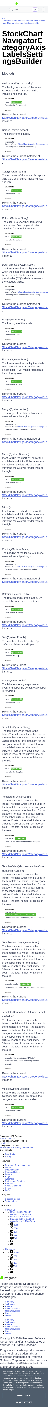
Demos (8, 1167)
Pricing (8, 1157)
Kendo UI (4, 1143)
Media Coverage (12, 1311)
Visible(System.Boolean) (16, 1088)
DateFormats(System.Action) (18, 264)
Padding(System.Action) (15, 549)
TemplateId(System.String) (17, 796)
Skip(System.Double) (14, 637)
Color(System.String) (14, 171)
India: (21, 1217)
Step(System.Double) (14, 680)
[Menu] (5, 9)
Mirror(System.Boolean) (15, 454)
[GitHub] (11, 1242)
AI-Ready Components (23, 1148)
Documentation (12, 1170)
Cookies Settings (24, 1402)
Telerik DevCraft (7, 1138)
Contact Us (10, 1210)
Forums (8, 1174)
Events (8, 1188)
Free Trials (10, 1154)
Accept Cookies (24, 1395)
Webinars (9, 1179)
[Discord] (11, 1245)
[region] (24, 1387)
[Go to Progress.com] (8, 1279)
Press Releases (12, 1309)
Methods (8, 73)
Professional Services (15, 1181)
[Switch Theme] (43, 9)
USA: (20, 1212)
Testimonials (11, 1201)
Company (9, 1302)
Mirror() (6, 507)
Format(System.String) (15, 359)
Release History (12, 1172)
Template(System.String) (16, 727)
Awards (8, 1306)
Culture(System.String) (15, 218)
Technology (10, 1304)
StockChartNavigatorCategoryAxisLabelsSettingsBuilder (24, 22)
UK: (20, 1214)
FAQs (7, 1190)
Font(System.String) (13, 319)
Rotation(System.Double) (16, 594)
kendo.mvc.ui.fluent (22, 21)
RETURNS (8, 110)
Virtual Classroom (13, 1186)
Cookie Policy (8, 1385)
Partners (9, 1183)
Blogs (7, 1177)
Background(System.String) (17, 83)
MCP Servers (6, 1148)
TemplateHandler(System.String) (20, 942)
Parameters (9, 99)
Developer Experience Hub (17, 1165)
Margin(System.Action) (15, 409)
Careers (8, 1313)
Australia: (22, 1221)
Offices (8, 1315)
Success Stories (12, 1199)
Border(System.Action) (15, 130)
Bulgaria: (22, 1219)
